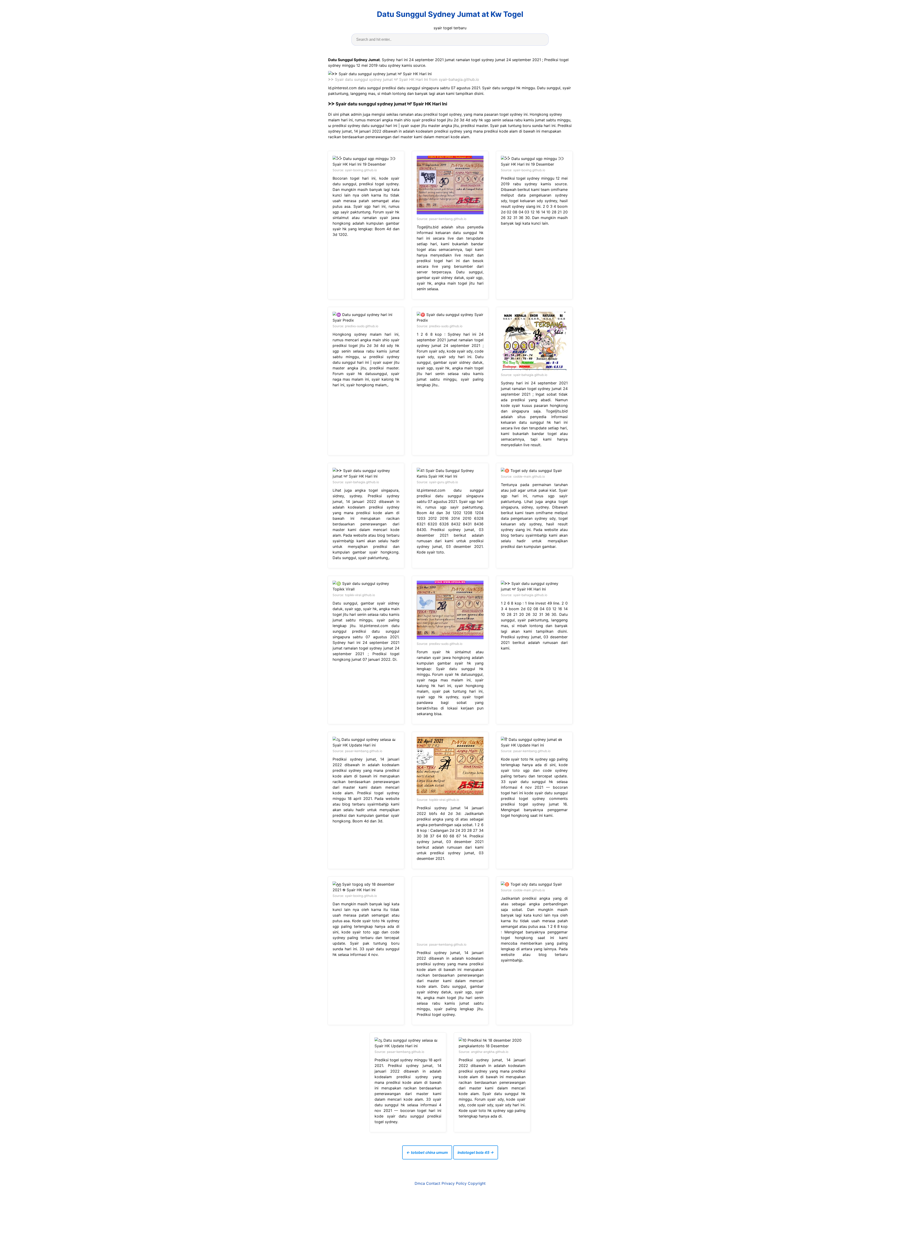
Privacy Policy (454, 1183)
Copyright (477, 1183)
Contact (433, 1183)
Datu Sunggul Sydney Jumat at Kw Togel (450, 14)
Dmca (420, 1183)
